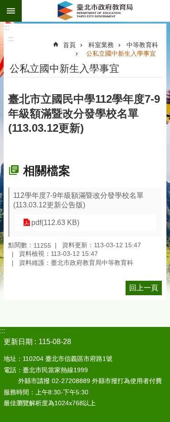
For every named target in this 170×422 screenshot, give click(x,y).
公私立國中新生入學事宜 (121, 53)
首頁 (69, 44)
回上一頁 (143, 288)
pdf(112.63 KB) (55, 222)
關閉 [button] (11, 11)
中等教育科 (142, 44)
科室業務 (101, 44)
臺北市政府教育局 (96, 11)
